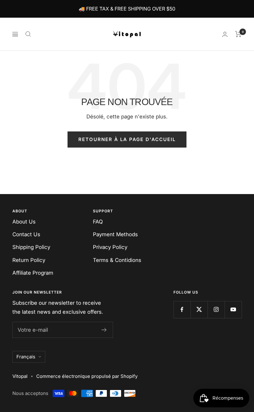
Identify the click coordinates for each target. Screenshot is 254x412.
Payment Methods (115, 234)
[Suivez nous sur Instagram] (216, 309)
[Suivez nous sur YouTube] (233, 309)
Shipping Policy (31, 247)
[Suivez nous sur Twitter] (199, 309)
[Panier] (238, 34)
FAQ (98, 222)
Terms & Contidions (117, 260)
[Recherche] (28, 34)
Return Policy (28, 260)
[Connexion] (225, 34)
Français (25, 357)
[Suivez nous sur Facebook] (181, 309)
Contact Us (26, 234)
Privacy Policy (110, 247)
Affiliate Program (32, 273)
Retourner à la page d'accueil (127, 139)
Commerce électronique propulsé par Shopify (87, 376)
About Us (24, 222)
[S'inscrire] (104, 330)
